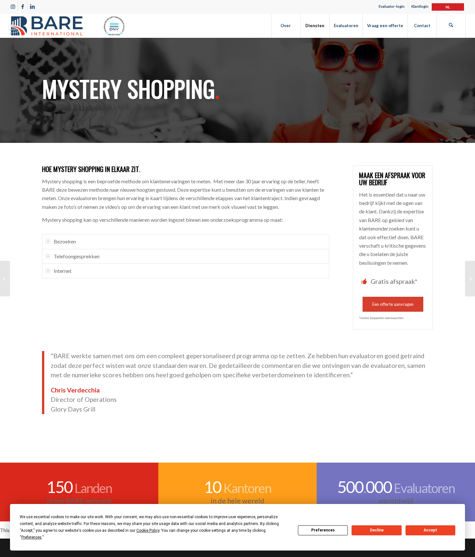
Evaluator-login (392, 6)
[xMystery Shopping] (470, 278)
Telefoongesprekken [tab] (77, 256)
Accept (430, 530)
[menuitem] (391, 6)
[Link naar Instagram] (12, 6)
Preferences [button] (31, 537)
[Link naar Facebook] (22, 6)
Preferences (323, 530)
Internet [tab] (62, 271)
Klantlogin (419, 6)
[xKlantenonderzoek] (5, 278)
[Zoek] (451, 26)
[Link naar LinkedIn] (32, 6)
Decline (377, 530)
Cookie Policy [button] (147, 530)
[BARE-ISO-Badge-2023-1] (66, 26)
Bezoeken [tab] (65, 241)
